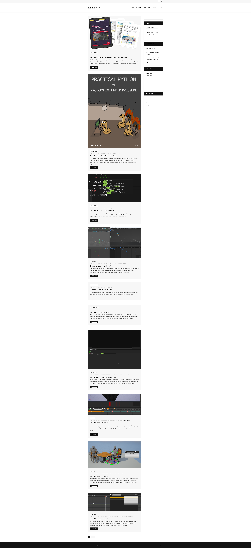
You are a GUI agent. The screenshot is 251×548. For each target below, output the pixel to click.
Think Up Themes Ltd (98, 545)
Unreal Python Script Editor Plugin (102, 210)
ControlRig (123, 516)
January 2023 (149, 79)
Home (132, 7)
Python (114, 263)
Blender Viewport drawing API (100, 266)
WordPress (110, 545)
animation (119, 263)
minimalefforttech (95, 55)
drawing (122, 420)
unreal (121, 208)
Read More (94, 67)
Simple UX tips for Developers (101, 290)
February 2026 (149, 73)
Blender (103, 263)
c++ (111, 208)
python (114, 153)
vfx (119, 153)
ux (102, 287)
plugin (113, 208)
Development (109, 263)
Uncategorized (105, 55)
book (111, 153)
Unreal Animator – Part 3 (99, 519)
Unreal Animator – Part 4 (99, 476)
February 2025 (149, 75)
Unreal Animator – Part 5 (99, 423)
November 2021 (149, 81)
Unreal (110, 309)
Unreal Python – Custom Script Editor (103, 377)
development (107, 287)
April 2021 (148, 87)
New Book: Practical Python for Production (105, 156)
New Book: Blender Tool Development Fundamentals (108, 57)
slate (117, 309)
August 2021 (148, 83)
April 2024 (148, 77)
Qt (117, 153)
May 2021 (148, 85)
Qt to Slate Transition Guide (100, 312)
